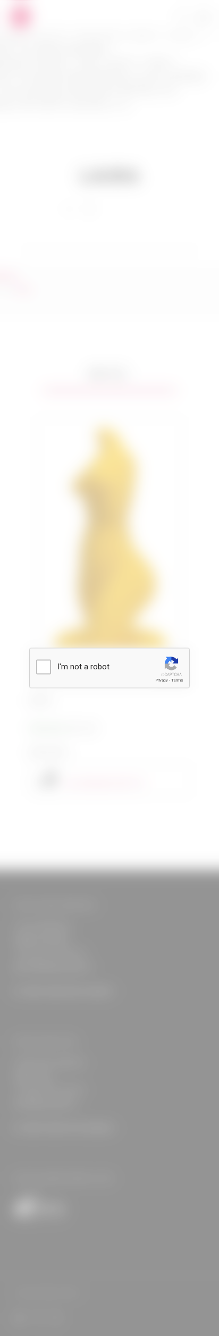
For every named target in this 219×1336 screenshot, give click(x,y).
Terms (177, 680)
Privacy (161, 680)
